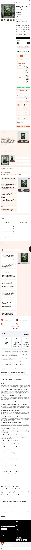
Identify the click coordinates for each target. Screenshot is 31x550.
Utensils (17, 526)
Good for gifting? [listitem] (19, 174)
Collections (17, 530)
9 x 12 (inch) (22, 25)
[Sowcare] (26, 540)
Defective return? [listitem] (8, 174)
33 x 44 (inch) (18, 31)
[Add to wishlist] (29, 5)
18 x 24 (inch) (23, 27)
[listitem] (9, 255)
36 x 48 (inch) (23, 31)
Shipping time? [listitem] (3, 174)
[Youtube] (24, 540)
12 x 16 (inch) (27, 25)
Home (1, 2)
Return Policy (2, 535)
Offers (17, 529)
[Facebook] (19, 540)
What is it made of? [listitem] (13, 174)
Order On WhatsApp (23, 87)
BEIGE (27, 21)
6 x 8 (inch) (18, 25)
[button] (23, 55)
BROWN (23, 21)
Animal (4, 2)
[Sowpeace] (15, 1)
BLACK (20, 21)
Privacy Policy (2, 534)
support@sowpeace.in (19, 538)
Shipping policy (3, 538)
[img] (18, 14)
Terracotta (17, 525)
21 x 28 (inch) (28, 27)
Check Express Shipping (23, 126)
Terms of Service (3, 536)
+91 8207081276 (18, 537)
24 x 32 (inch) (18, 29)
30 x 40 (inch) (28, 29)
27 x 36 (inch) (23, 29)
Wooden (17, 524)
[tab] (22, 191)
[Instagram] (21, 540)
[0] (29, 1)
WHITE (17, 21)
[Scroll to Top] (29, 546)
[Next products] (29, 40)
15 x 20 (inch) (18, 27)
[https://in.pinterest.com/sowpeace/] (17, 540)
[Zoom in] (13, 5)
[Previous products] (28, 40)
